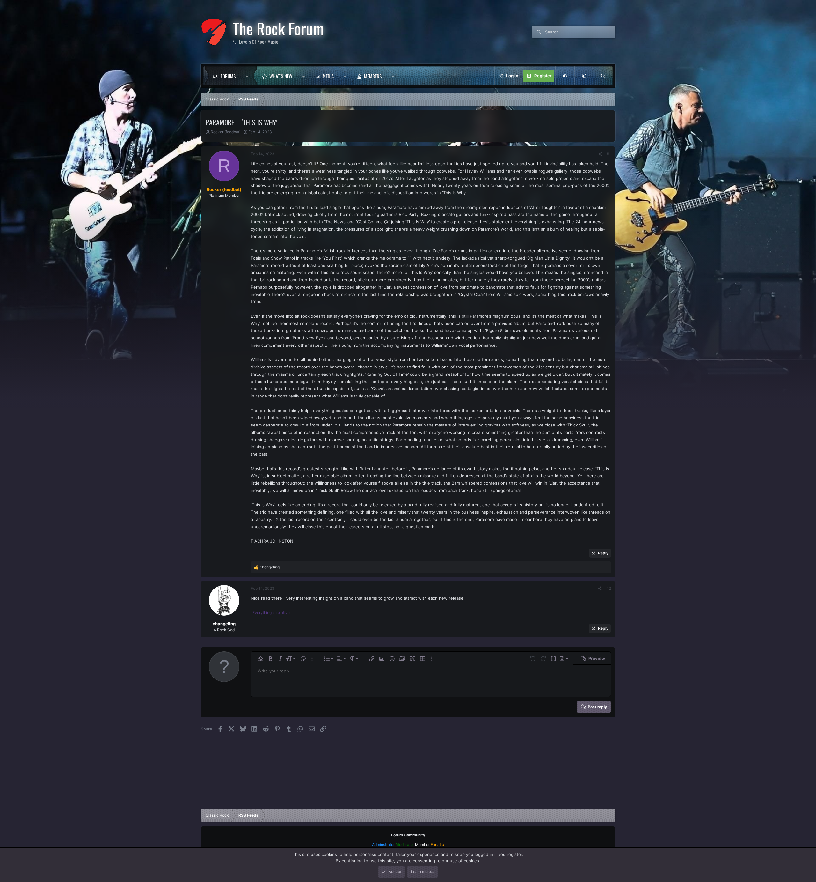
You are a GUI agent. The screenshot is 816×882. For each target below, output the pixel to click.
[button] (248, 75)
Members (373, 75)
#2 (608, 588)
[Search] (603, 75)
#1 (609, 154)
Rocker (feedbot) (226, 132)
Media (328, 75)
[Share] (600, 154)
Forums (228, 75)
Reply (603, 553)
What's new (280, 75)
